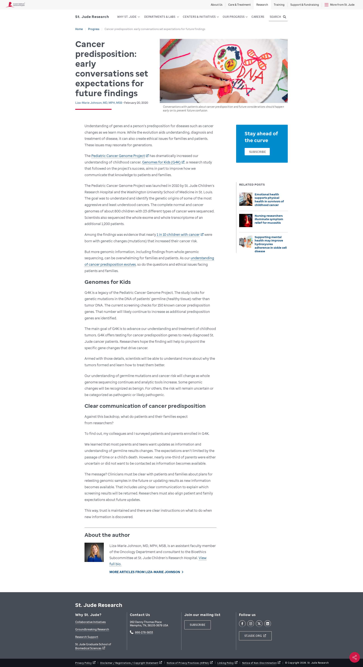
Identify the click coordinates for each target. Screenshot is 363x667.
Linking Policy (225, 663)
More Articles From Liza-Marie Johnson (144, 572)
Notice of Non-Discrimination (259, 663)
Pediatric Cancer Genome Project (118, 155)
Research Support (86, 637)
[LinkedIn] (267, 623)
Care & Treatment (239, 4)
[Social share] (354, 657)
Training (279, 4)
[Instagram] (250, 623)
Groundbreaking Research (92, 629)
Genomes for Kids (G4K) (161, 162)
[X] (259, 623)
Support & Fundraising (304, 4)
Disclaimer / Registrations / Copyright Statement (129, 663)
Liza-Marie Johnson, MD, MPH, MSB (99, 102)
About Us (216, 4)
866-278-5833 (144, 632)
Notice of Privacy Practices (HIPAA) (188, 663)
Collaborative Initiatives (90, 622)
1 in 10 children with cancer (178, 234)
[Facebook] (242, 623)
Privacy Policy (83, 663)
